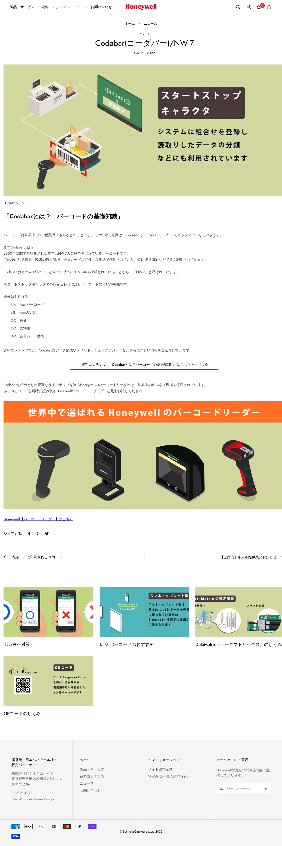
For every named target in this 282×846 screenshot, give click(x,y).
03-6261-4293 (21, 792)
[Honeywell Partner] (141, 7)
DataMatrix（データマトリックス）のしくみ (238, 644)
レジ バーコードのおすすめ (127, 644)
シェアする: (13, 533)
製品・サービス (22, 6)
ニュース (80, 6)
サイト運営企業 (160, 769)
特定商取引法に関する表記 (169, 776)
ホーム (130, 23)
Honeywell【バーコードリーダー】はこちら (38, 519)
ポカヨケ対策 (17, 644)
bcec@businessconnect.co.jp (32, 799)
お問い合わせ (101, 6)
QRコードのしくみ (22, 713)
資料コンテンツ (53, 6)
